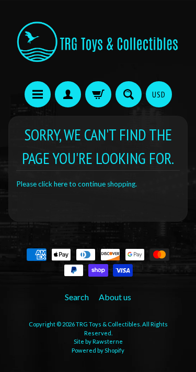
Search (77, 297)
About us (115, 297)
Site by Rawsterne (98, 341)
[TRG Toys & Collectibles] (98, 42)
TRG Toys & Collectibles (108, 324)
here (60, 184)
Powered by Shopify (98, 350)
